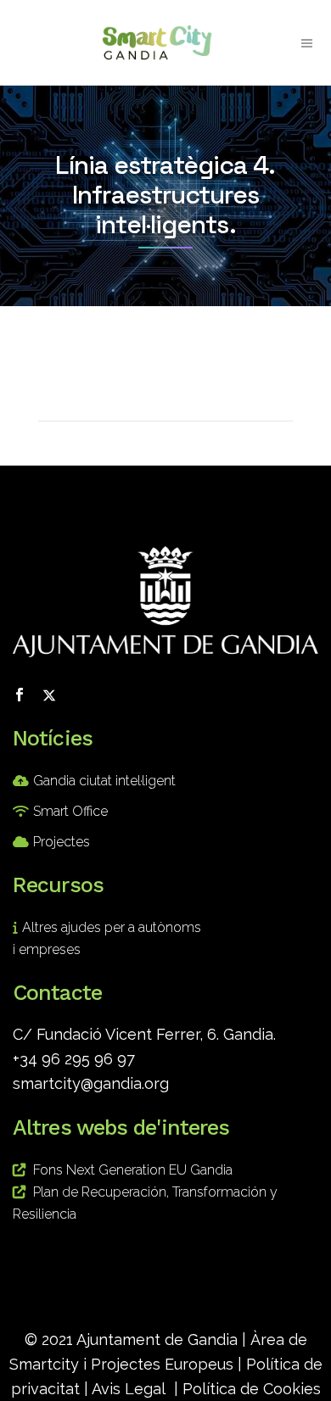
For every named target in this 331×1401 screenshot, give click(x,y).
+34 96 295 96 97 (74, 1059)
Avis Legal (129, 1389)
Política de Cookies (251, 1389)
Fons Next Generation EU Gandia (133, 1170)
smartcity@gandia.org (91, 1083)
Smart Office (70, 811)
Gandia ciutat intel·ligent (104, 781)
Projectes (61, 842)
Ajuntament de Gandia (157, 1339)
